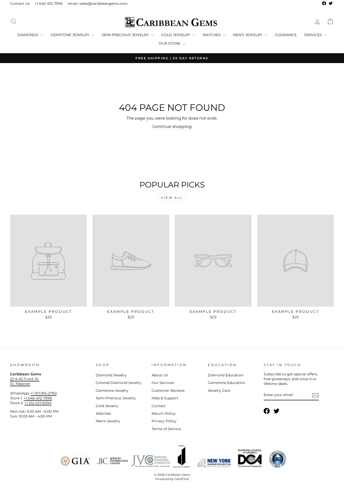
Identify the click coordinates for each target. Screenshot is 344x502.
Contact (159, 406)
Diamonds (28, 35)
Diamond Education (225, 375)
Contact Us (20, 4)
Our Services (163, 383)
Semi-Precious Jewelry (126, 35)
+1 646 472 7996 (49, 4)
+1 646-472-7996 (38, 398)
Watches (212, 35)
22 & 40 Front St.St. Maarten (24, 381)
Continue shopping (172, 126)
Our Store (170, 43)
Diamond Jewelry (111, 375)
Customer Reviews (168, 390)
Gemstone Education (226, 383)
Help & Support (165, 398)
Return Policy (164, 413)
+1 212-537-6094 (37, 403)
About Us (160, 375)
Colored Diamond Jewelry (119, 383)
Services (313, 35)
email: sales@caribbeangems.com (98, 4)
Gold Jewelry (176, 35)
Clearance (286, 35)
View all (172, 198)
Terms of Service (166, 429)
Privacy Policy (164, 421)
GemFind (182, 479)
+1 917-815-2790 (43, 393)
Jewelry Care (219, 390)
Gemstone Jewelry (70, 35)
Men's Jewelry (248, 35)
